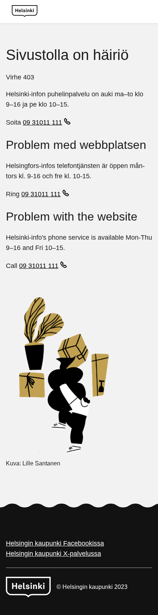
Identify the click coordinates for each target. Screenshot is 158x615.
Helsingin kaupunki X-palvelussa (53, 553)
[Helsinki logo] (24, 11)
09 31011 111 (42, 122)
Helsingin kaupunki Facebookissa (55, 543)
